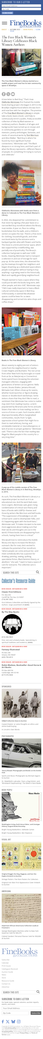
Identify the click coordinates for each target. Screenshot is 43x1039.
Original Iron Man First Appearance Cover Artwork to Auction (21, 883)
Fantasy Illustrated (11, 649)
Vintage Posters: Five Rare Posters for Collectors (20, 879)
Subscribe (5, 960)
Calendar (5, 963)
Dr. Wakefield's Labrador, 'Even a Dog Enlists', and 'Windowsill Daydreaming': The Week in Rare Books (21, 782)
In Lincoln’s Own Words (11, 729)
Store (4, 977)
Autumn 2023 (15, 29)
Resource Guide (8, 981)
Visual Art (6, 839)
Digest (4, 29)
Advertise (5, 987)
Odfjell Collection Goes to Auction (14, 721)
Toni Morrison (33, 135)
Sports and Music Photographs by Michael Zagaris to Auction (21, 777)
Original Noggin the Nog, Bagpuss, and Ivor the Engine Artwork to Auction (19, 875)
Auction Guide (7, 972)
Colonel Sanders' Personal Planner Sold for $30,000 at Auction (21, 937)
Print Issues (6, 966)
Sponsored (6, 686)
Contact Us (6, 984)
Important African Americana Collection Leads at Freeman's (20, 927)
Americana (6, 891)
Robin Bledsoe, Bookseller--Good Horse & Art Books (21, 666)
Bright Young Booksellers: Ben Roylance (17, 833)
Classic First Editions (11, 592)
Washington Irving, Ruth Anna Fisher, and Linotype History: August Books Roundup (21, 825)
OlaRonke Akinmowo (10, 102)
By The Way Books (10, 612)
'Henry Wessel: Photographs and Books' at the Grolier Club (21, 772)
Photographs (8, 736)
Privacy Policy (24, 1033)
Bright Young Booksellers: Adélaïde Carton (18, 829)
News (4, 975)
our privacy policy (10, 1028)
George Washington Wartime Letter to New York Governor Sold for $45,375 (20, 932)
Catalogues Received (10, 969)
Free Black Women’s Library (19, 113)
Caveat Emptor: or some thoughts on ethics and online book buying (20, 725)
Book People (28, 29)
